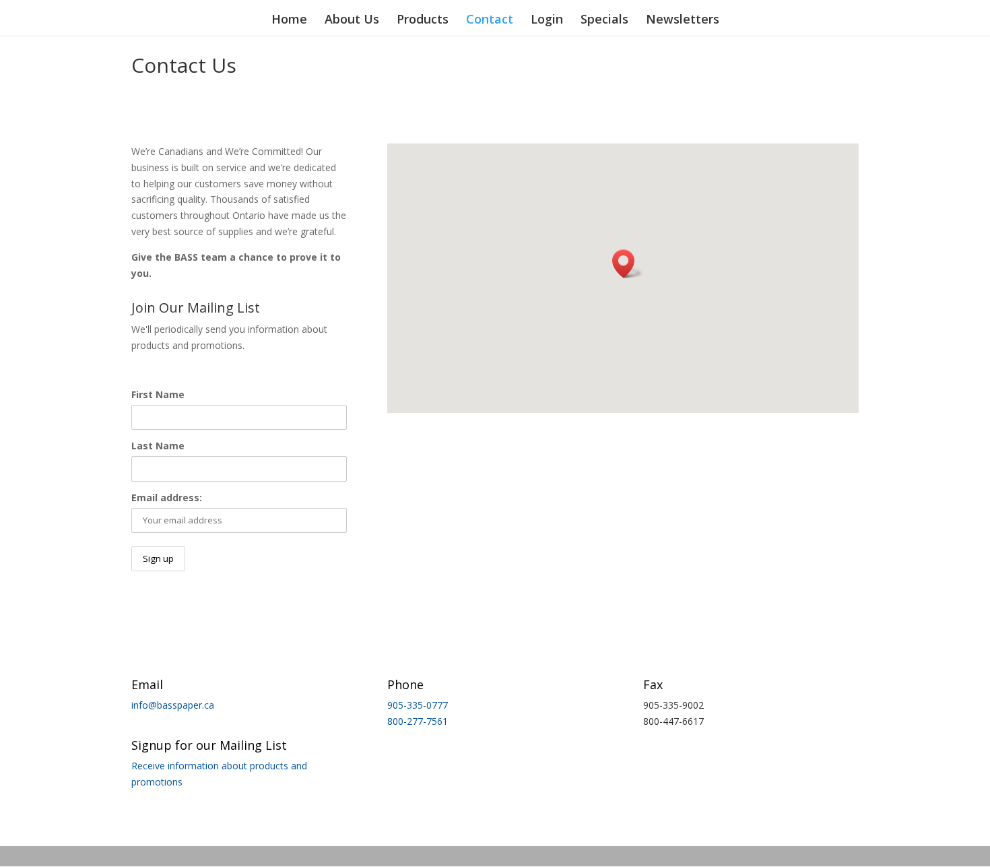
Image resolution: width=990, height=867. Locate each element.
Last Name (158, 445)
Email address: (166, 497)
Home (289, 20)
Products (423, 20)
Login (547, 20)
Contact (489, 20)
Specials (604, 20)
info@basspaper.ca (172, 705)
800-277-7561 (417, 721)
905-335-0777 (417, 705)
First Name (158, 394)
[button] (627, 263)
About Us (352, 20)
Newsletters (682, 20)
